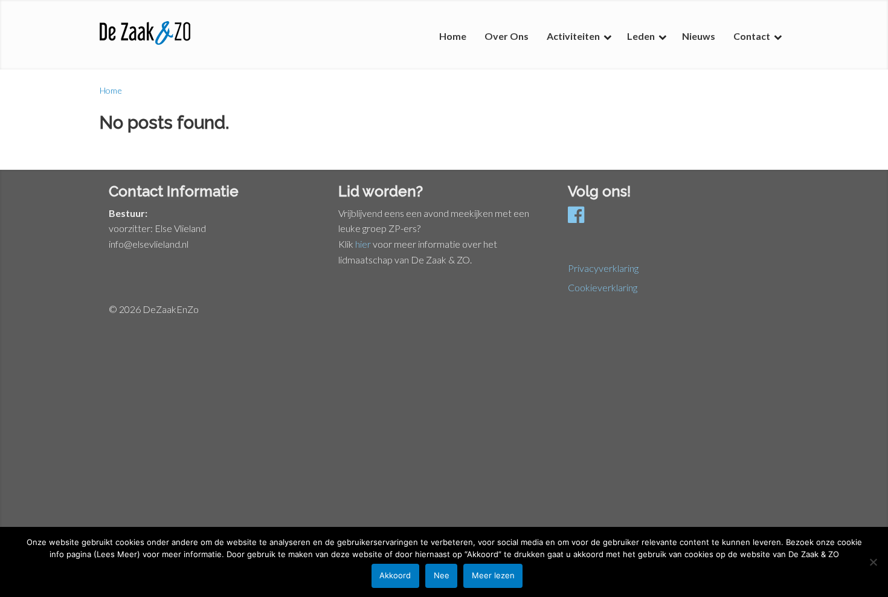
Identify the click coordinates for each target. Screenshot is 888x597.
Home (111, 90)
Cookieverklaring (602, 287)
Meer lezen (493, 575)
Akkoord (395, 575)
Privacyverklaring (603, 268)
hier (363, 244)
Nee (441, 575)
